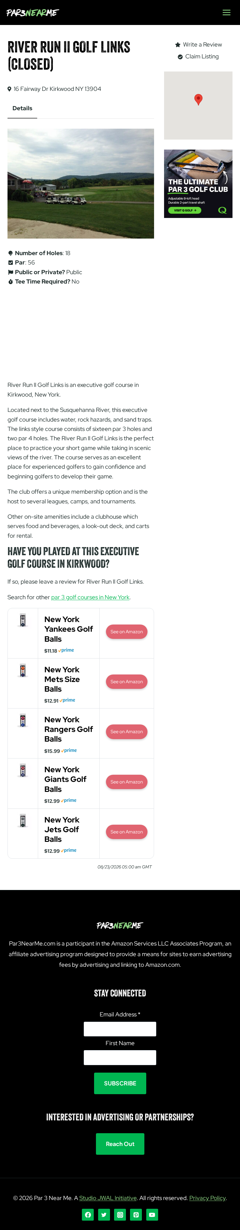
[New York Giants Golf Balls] (23, 777)
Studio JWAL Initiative (108, 1198)
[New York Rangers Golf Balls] (23, 727)
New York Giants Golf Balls (65, 779)
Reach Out (120, 1143)
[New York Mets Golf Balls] (23, 677)
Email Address (120, 1014)
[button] (198, 99)
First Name (120, 1043)
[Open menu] (226, 12)
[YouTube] (152, 1215)
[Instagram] (120, 1215)
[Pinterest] (136, 1215)
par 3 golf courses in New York (90, 597)
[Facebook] (88, 1215)
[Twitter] (104, 1215)
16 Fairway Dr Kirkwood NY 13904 (57, 89)
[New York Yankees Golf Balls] (23, 627)
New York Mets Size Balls (62, 679)
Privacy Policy (207, 1198)
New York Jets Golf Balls (61, 829)
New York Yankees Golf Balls (68, 629)
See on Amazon (127, 632)
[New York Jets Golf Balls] (23, 827)
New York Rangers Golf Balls (68, 729)
